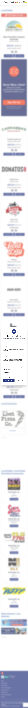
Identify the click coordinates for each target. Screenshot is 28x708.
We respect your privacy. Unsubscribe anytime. (12, 377)
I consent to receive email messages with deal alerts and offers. (14, 350)
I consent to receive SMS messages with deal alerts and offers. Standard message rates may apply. (14, 360)
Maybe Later (20, 380)
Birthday (7, 369)
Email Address (6, 343)
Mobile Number (6, 353)
